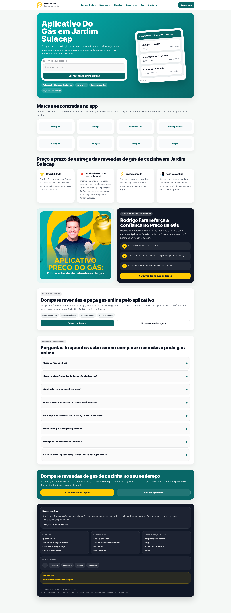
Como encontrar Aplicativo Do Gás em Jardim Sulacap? (71, 402)
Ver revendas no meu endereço (155, 276)
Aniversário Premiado (154, 546)
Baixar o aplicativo (77, 323)
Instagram (67, 565)
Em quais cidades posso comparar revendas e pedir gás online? (75, 454)
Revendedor (105, 5)
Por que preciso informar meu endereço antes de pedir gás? (73, 415)
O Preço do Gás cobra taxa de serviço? (62, 441)
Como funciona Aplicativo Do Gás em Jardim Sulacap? (70, 376)
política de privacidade (80, 592)
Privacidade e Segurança (53, 546)
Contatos (152, 5)
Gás (142, 5)
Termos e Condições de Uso (55, 542)
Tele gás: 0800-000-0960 (55, 524)
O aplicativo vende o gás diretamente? (62, 389)
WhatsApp (92, 565)
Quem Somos (48, 539)
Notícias (118, 5)
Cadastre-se (131, 5)
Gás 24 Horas (99, 550)
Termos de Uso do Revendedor (107, 542)
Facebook (54, 565)
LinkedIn (80, 565)
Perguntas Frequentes (155, 539)
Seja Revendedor (101, 539)
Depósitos (98, 546)
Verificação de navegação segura (57, 579)
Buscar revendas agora (153, 323)
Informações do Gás (51, 550)
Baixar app (186, 5)
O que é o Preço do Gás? (55, 363)
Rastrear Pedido (88, 5)
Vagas (147, 550)
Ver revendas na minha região (84, 75)
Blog (147, 542)
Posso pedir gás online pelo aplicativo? (62, 428)
